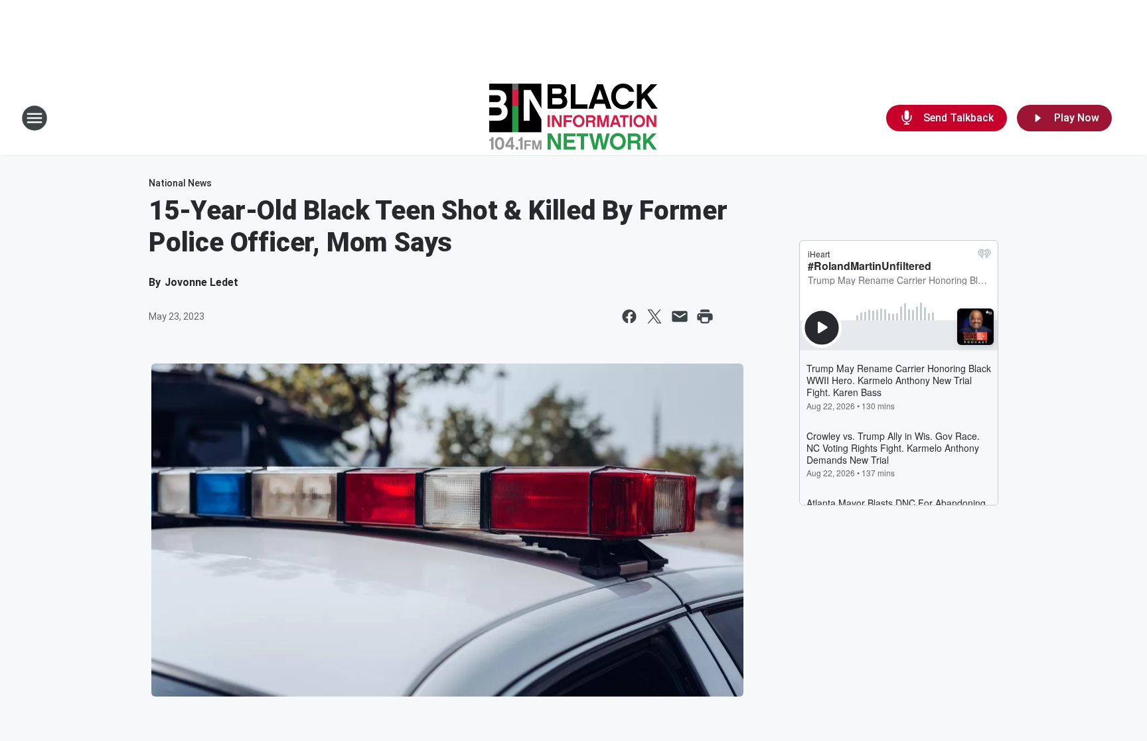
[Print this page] (705, 316)
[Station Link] (573, 118)
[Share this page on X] (654, 316)
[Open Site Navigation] (34, 118)
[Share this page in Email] (679, 316)
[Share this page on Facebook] (629, 316)
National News (180, 183)
